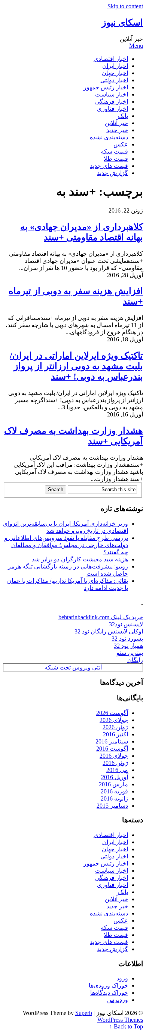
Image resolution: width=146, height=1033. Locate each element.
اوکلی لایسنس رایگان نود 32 (108, 631)
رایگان (135, 660)
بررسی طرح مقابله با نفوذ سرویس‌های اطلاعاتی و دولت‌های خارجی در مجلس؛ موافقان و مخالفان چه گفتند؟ (66, 545)
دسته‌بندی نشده (109, 137)
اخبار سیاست (111, 94)
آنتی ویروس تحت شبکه (73, 667)
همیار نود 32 (128, 645)
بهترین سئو (129, 653)
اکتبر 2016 (115, 734)
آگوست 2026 (112, 713)
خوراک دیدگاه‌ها (109, 992)
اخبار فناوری (112, 109)
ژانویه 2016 (114, 798)
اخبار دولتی (114, 80)
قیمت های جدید (109, 166)
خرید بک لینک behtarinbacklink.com (100, 617)
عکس (120, 144)
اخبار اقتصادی (111, 59)
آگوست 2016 (112, 748)
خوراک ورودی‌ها (108, 985)
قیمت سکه (114, 151)
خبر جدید (117, 130)
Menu (136, 45)
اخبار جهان (115, 73)
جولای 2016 (114, 756)
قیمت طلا (116, 158)
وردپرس (117, 1000)
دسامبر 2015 (112, 805)
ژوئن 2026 (115, 727)
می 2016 (117, 770)
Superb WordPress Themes (109, 1016)
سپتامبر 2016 (111, 741)
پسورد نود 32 (127, 638)
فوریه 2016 (114, 791)
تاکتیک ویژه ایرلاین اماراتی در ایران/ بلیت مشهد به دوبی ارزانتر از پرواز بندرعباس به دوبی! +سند (76, 366)
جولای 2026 (114, 720)
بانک (123, 116)
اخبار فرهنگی (111, 101)
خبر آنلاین (116, 123)
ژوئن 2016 (115, 763)
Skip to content (125, 6)
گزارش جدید (112, 173)
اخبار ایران (115, 66)
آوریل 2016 (114, 777)
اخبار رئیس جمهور (105, 87)
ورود (122, 978)
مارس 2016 (113, 784)
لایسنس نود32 (126, 624)
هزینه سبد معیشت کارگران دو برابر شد (80, 559)
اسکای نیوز (122, 22)
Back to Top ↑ (126, 1026)
